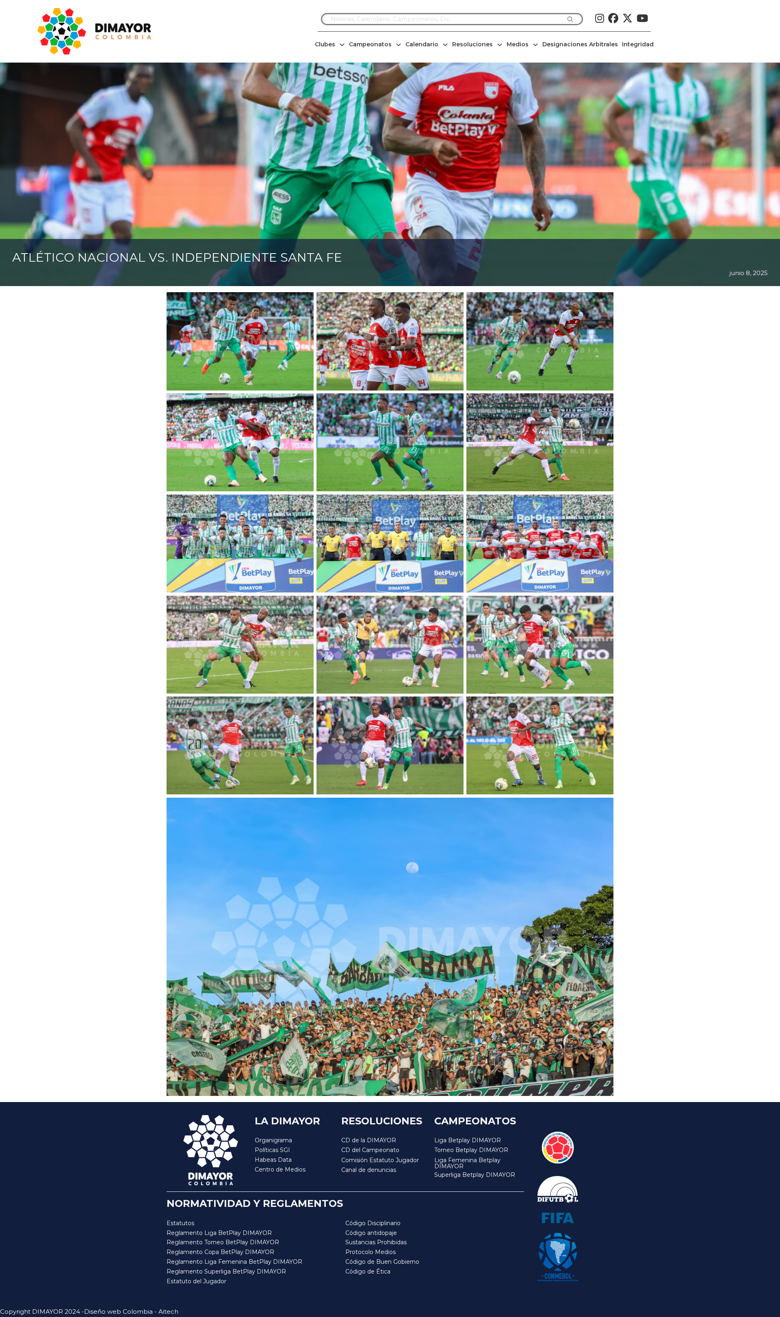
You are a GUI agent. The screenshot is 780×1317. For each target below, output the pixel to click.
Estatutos (180, 1223)
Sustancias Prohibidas (376, 1242)
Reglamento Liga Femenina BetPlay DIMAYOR (234, 1261)
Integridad (638, 44)
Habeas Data (273, 1159)
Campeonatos (370, 44)
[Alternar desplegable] (342, 45)
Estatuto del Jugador (196, 1281)
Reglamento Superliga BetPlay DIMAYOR (226, 1271)
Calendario (421, 44)
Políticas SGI (272, 1150)
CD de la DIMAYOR (368, 1140)
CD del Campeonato (370, 1150)
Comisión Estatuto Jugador (380, 1160)
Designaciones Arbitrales (580, 44)
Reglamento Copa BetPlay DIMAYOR (220, 1252)
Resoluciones (472, 44)
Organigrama (273, 1140)
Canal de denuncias (368, 1170)
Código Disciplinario (373, 1223)
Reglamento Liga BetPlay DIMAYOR (219, 1233)
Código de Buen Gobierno (382, 1261)
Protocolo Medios (370, 1252)
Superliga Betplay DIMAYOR (474, 1175)
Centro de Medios (280, 1169)
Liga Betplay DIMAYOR (467, 1140)
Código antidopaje (371, 1233)
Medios (518, 44)
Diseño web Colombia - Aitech (131, 1311)
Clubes (325, 44)
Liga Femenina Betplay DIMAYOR (467, 1163)
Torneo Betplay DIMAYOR (471, 1150)
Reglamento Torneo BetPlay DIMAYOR (223, 1242)
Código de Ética (367, 1271)
